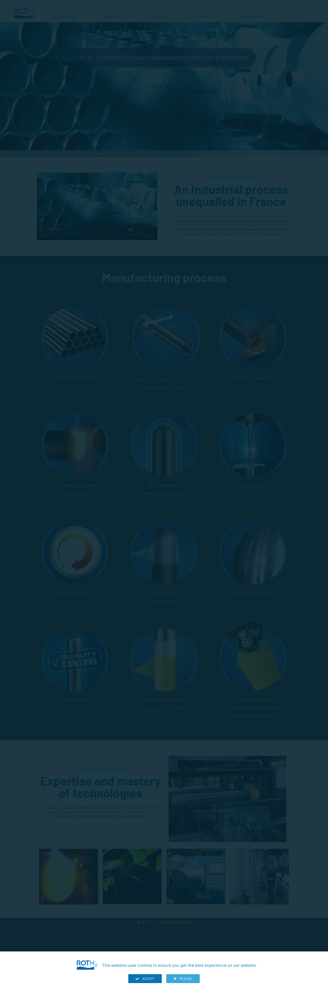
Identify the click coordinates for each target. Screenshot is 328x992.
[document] (164, 496)
